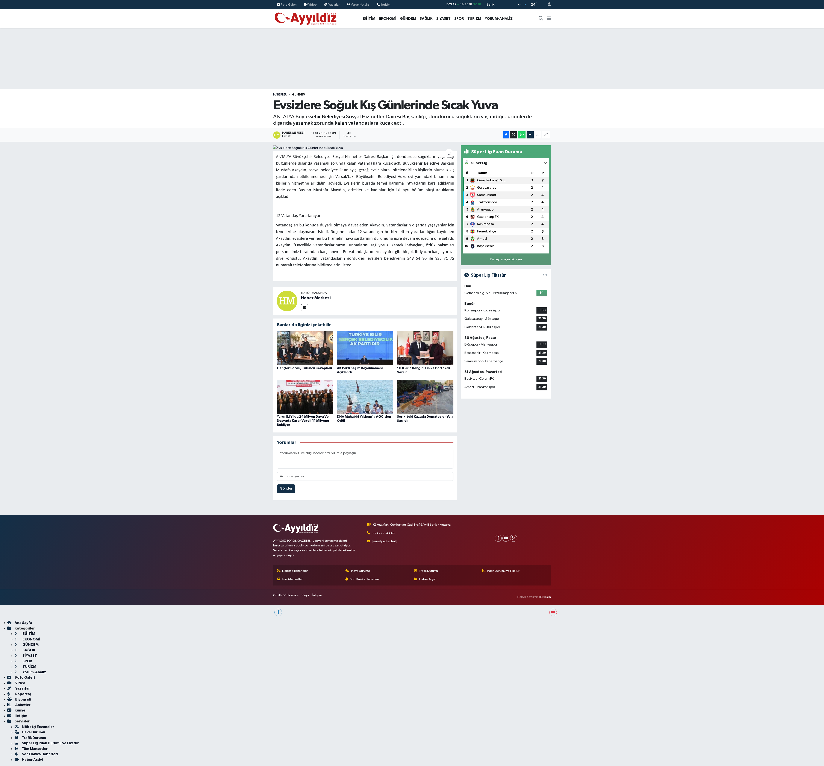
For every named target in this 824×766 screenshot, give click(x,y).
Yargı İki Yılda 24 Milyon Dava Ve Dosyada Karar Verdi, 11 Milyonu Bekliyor (303, 420)
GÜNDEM (408, 18)
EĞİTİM (369, 18)
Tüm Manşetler (292, 579)
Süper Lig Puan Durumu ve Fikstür (50, 743)
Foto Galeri (289, 4)
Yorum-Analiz (360, 4)
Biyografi (23, 699)
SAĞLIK (426, 18)
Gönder (286, 488)
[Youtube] (505, 538)
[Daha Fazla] (530, 134)
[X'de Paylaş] (513, 134)
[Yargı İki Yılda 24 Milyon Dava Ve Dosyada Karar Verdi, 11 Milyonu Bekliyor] (305, 397)
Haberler (280, 94)
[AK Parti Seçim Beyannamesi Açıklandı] (365, 348)
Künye (305, 595)
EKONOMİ (387, 18)
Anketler (22, 705)
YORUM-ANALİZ (499, 18)
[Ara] (541, 18)
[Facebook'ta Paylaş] (506, 134)
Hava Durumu (360, 570)
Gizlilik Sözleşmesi (285, 595)
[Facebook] (498, 538)
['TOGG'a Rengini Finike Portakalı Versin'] (425, 348)
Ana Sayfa (23, 623)
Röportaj (23, 694)
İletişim (385, 4)
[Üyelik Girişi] (547, 4)
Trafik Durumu (428, 570)
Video (312, 4)
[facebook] (278, 612)
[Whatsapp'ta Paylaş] (522, 134)
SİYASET (443, 18)
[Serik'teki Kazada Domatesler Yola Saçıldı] (425, 397)
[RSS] (513, 538)
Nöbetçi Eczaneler (295, 570)
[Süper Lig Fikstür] (545, 275)
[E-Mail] (304, 307)
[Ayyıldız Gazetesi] (306, 18)
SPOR (459, 18)
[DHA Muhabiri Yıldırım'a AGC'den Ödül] (365, 397)
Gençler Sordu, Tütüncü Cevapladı (304, 368)
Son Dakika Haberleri (364, 579)
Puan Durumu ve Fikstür (503, 570)
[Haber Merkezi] (287, 301)
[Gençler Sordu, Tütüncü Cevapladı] (305, 348)
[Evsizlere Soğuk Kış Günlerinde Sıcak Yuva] (365, 148)
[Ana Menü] (549, 18)
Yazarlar (334, 4)
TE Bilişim (544, 597)
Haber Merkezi (316, 298)
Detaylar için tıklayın (506, 259)
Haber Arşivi (427, 579)
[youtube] (553, 612)
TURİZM (474, 18)
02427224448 (384, 533)
